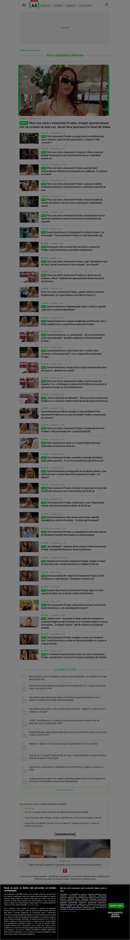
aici (33, 923)
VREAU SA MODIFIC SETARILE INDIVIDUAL (115, 914)
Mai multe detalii (33, 905)
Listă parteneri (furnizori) (68, 911)
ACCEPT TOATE (116, 906)
